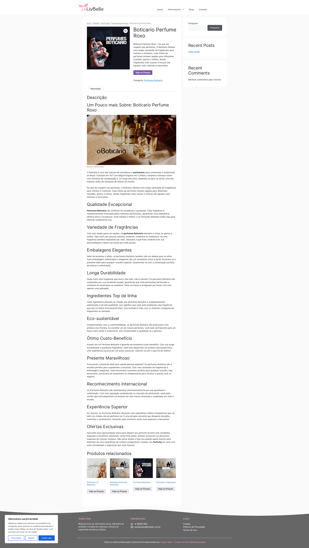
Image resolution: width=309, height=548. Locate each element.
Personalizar (16, 538)
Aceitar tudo (47, 538)
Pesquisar (193, 23)
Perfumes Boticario (119, 23)
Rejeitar (31, 538)
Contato (203, 9)
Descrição (96, 88)
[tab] (95, 89)
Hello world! (194, 51)
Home (160, 9)
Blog (191, 9)
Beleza (96, 23)
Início (89, 23)
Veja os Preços (142, 72)
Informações (174, 9)
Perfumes (105, 23)
